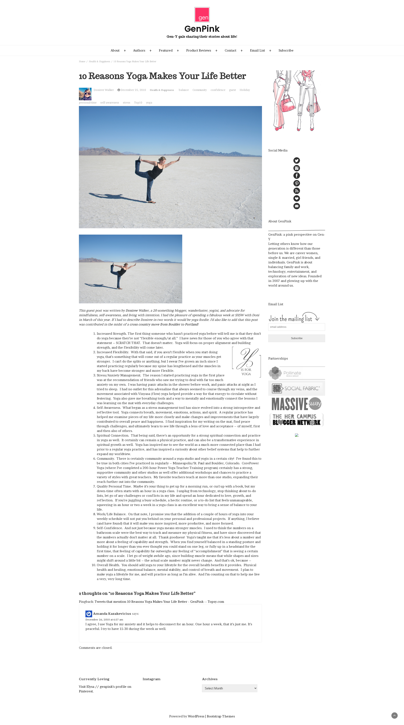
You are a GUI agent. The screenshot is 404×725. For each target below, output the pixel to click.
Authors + (142, 50)
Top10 (138, 102)
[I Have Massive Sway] (296, 403)
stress (126, 102)
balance (184, 90)
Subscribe (286, 50)
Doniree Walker (104, 90)
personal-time (88, 102)
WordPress (196, 716)
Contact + (234, 50)
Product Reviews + (202, 50)
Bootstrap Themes (221, 716)
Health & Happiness (162, 90)
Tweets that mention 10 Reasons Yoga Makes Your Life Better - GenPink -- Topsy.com (159, 602)
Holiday (245, 90)
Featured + (169, 50)
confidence (218, 90)
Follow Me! (170, 689)
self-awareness (109, 102)
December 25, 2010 (133, 90)
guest (232, 90)
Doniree (132, 310)
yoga (149, 102)
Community (200, 90)
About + (118, 50)
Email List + (260, 50)
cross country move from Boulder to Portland (164, 324)
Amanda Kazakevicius (112, 613)
